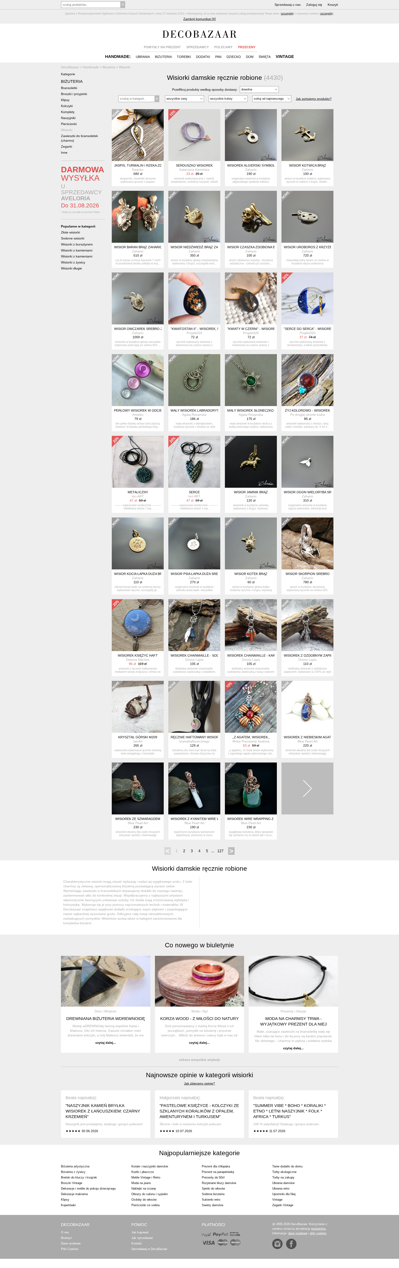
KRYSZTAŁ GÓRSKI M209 (137, 737)
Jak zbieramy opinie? (199, 1083)
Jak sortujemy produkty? (314, 99)
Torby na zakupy (283, 1177)
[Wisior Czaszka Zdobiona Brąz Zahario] (251, 217)
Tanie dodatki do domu (287, 1166)
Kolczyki (67, 106)
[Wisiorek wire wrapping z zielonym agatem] (251, 788)
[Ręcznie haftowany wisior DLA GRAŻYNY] (194, 707)
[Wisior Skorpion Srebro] (307, 543)
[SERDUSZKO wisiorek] (194, 135)
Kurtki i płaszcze (142, 1172)
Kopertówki (68, 1205)
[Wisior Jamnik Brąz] (251, 462)
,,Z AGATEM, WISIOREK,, (251, 737)
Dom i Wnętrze (105, 1011)
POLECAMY (223, 47)
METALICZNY (138, 492)
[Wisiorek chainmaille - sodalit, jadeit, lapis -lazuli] (194, 625)
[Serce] (194, 462)
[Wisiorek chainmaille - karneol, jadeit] (251, 625)
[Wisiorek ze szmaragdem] (138, 788)
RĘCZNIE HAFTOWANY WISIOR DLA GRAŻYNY (206, 737)
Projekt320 (194, 333)
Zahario (251, 169)
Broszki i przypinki (74, 94)
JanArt (137, 741)
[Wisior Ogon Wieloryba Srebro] (307, 462)
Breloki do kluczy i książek (79, 1177)
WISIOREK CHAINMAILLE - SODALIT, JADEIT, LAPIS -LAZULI (216, 655)
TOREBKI (184, 57)
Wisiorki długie (71, 268)
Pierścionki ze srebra (145, 1205)
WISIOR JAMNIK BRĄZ (251, 492)
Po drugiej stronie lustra (307, 414)
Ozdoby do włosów (144, 1199)
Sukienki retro (211, 1199)
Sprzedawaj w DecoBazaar (149, 1249)
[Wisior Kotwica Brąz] (307, 135)
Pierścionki (69, 124)
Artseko (137, 414)
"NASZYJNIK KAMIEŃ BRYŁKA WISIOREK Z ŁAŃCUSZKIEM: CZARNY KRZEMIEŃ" (103, 1111)
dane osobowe (297, 1233)
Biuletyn (66, 1238)
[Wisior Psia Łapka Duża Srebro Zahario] (194, 543)
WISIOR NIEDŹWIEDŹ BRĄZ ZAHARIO (199, 247)
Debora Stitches (137, 659)
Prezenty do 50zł (213, 1177)
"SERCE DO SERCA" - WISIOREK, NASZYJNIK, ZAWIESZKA (328, 329)
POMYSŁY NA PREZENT (162, 47)
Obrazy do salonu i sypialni (149, 1194)
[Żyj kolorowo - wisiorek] (307, 380)
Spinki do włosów (213, 1188)
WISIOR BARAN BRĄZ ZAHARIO (138, 247)
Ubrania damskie (283, 1183)
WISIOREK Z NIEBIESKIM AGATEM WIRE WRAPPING (323, 737)
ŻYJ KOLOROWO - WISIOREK (307, 410)
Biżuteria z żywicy (73, 1172)
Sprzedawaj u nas (288, 4)
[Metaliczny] (138, 462)
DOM (250, 57)
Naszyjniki (68, 118)
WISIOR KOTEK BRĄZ (250, 574)
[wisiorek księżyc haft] (138, 625)
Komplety (68, 112)
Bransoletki (69, 88)
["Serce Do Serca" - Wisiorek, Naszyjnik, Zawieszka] (307, 298)
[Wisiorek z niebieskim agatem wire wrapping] (307, 707)
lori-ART (138, 496)
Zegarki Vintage (282, 1205)
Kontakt (136, 1243)
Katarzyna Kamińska (194, 169)
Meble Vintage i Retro (145, 1177)
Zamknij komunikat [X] (199, 19)
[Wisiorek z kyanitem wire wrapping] (194, 788)
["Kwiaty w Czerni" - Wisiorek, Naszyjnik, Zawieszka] (251, 298)
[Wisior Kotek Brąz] (251, 543)
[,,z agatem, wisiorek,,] (251, 707)
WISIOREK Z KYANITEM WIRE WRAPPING (202, 819)
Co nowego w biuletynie (199, 945)
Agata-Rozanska (194, 414)
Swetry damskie (212, 1205)
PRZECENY (246, 47)
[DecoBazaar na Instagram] (277, 1244)
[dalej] (307, 788)
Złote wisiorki (70, 232)
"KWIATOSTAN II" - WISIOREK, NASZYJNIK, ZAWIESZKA (213, 329)
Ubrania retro (280, 1188)
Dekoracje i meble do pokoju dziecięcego (88, 1188)
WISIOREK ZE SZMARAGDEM (137, 819)
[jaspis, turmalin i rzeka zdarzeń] (138, 135)
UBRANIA (143, 57)
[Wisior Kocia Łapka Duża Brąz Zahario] (138, 543)
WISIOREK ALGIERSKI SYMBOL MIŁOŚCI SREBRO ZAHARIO (273, 165)
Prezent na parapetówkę (218, 1172)
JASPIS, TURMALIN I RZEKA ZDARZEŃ (143, 165)
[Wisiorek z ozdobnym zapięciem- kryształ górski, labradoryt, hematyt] (307, 625)
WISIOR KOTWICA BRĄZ (307, 165)
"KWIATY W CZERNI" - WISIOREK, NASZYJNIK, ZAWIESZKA (272, 329)
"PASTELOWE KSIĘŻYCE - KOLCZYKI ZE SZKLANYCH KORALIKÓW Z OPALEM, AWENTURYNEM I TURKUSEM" (199, 1111)
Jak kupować (140, 1232)
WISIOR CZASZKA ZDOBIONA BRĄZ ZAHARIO (262, 247)
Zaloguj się (314, 4)
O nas (65, 1232)
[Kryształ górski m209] (138, 707)
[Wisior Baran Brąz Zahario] (138, 217)
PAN (218, 57)
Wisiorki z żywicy (73, 262)
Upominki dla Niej (284, 1194)
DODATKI (203, 57)
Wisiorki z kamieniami (76, 250)
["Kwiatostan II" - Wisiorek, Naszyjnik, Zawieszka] (194, 298)
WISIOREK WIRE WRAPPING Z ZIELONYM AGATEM (266, 819)
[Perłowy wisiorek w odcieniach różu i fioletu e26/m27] (138, 380)
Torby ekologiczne (284, 1172)
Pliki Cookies (70, 1249)
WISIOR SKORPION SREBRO (307, 574)
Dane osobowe (71, 1243)
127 (220, 851)
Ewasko (137, 169)
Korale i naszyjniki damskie (149, 1166)
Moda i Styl (199, 1011)
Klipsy (65, 100)
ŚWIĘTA (265, 57)
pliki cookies (318, 1233)
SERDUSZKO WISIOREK (194, 165)
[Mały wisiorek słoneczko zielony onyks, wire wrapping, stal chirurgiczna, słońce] (251, 380)
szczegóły (287, 13)
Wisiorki (66, 130)
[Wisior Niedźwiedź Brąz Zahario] (194, 217)
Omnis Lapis (194, 659)
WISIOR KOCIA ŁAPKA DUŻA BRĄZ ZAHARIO (147, 574)
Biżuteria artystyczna (75, 1166)
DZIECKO (234, 57)
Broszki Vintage (71, 1183)
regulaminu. (318, 1228)
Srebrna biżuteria (213, 1194)
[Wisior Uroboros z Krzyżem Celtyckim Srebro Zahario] (307, 217)
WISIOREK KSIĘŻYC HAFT (138, 655)
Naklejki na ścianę (143, 1188)
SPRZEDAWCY (197, 47)
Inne (64, 152)
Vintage (277, 1199)
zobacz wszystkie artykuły (199, 1060)
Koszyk (333, 4)
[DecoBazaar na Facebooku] (291, 1244)
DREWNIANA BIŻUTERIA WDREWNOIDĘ (105, 1018)
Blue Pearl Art (307, 741)
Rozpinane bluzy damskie (219, 1183)
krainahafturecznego (194, 741)
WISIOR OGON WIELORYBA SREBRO (312, 492)
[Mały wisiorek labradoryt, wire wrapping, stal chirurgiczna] (194, 380)
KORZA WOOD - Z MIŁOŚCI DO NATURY (199, 1018)
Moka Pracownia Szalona (251, 741)
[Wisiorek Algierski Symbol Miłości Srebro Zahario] (251, 135)
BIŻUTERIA (163, 57)
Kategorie (68, 74)
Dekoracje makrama (74, 1194)
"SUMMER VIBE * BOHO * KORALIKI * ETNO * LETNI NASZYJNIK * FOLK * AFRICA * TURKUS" (289, 1111)
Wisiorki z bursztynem (77, 244)
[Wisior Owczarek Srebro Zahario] (138, 298)
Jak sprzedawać (142, 1238)
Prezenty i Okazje (293, 1011)
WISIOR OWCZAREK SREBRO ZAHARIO (144, 329)
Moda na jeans (141, 1183)
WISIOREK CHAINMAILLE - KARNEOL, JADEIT (262, 655)
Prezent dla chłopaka (216, 1166)
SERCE (194, 492)
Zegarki (66, 146)
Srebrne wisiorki (72, 238)
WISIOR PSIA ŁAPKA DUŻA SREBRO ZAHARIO (205, 574)
